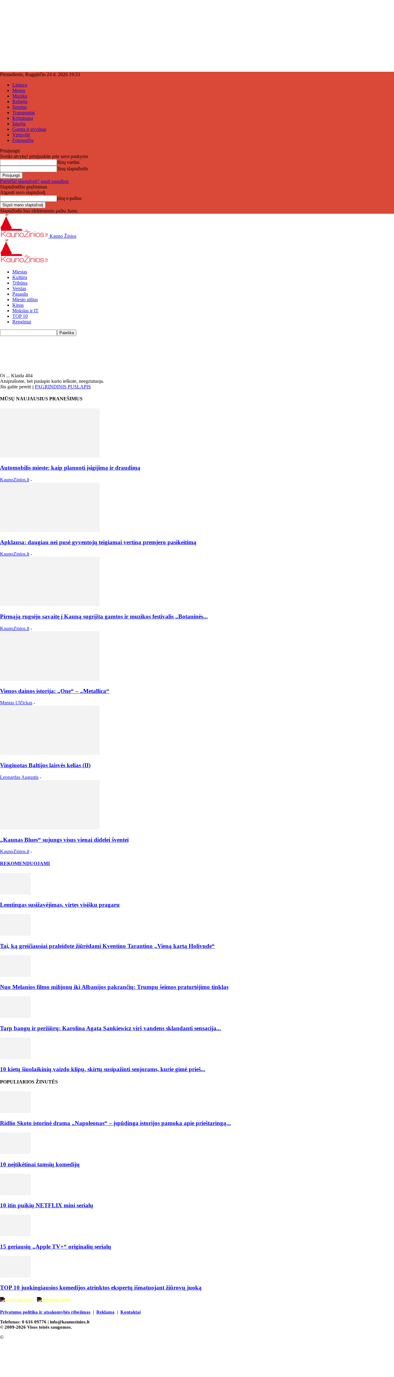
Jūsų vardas (68, 162)
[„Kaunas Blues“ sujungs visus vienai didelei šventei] (50, 827)
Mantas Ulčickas (16, 702)
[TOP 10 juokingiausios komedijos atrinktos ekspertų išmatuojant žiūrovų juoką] (15, 1275)
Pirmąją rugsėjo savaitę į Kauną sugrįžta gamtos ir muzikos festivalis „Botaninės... (104, 616)
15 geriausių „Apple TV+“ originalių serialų (55, 1246)
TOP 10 (20, 316)
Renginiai (21, 321)
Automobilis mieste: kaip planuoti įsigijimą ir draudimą (70, 467)
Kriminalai (22, 118)
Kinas (18, 305)
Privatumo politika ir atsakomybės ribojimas (45, 1312)
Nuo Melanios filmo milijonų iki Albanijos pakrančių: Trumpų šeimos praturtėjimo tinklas (114, 987)
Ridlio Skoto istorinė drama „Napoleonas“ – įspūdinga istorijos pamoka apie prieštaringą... (115, 1123)
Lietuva (19, 84)
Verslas (19, 288)
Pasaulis (20, 294)
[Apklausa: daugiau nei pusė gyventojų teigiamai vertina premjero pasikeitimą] (50, 530)
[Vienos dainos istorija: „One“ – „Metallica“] (50, 679)
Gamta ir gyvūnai (29, 129)
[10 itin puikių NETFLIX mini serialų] (15, 1193)
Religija (19, 101)
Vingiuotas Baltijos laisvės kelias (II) (45, 765)
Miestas (19, 271)
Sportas (19, 107)
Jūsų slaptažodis (72, 168)
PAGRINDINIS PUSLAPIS (63, 386)
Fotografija (23, 140)
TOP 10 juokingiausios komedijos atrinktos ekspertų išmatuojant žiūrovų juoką (101, 1287)
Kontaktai (130, 1312)
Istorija (19, 123)
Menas (18, 90)
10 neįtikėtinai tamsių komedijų (40, 1164)
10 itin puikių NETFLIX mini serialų (46, 1205)
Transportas (23, 112)
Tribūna (19, 283)
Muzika (19, 96)
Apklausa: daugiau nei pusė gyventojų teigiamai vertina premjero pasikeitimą (98, 542)
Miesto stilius (25, 299)
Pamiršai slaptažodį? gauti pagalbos (34, 181)
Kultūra (19, 277)
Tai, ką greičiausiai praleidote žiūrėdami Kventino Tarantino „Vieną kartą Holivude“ (107, 946)
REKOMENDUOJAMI (25, 863)
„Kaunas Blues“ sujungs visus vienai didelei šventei (64, 839)
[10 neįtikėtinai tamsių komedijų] (15, 1152)
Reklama (105, 1312)
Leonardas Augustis (19, 777)
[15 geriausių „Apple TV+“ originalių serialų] (15, 1234)
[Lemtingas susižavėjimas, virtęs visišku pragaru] (15, 893)
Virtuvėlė (21, 134)
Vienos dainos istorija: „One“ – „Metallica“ (54, 691)
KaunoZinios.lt (14, 479)
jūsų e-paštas (69, 198)
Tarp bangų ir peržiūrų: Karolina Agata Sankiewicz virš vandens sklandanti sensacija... (110, 1028)
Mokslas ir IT (25, 310)
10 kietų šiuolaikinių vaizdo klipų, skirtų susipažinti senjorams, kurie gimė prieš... (102, 1069)
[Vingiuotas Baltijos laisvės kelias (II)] (50, 753)
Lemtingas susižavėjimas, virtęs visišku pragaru (60, 904)
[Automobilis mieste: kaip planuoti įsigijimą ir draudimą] (50, 456)
